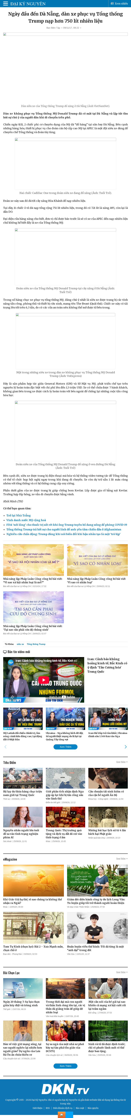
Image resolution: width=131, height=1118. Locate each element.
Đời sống (92, 1013)
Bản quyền (93, 1108)
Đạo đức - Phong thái (12, 954)
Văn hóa (70, 954)
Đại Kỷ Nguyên (69, 1100)
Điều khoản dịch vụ (62, 1108)
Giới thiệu (37, 1108)
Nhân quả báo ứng (96, 838)
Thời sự (6, 799)
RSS (48, 1108)
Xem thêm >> (122, 762)
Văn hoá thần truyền (54, 1016)
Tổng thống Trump (36, 644)
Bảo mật (80, 1108)
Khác (48, 841)
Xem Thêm (65, 746)
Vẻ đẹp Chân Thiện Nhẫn (78, 907)
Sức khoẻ (7, 841)
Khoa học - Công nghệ (98, 799)
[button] (125, 746)
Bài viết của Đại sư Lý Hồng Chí (17, 586)
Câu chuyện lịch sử (11, 1059)
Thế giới (6, 1009)
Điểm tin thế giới (53, 802)
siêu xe (20, 644)
